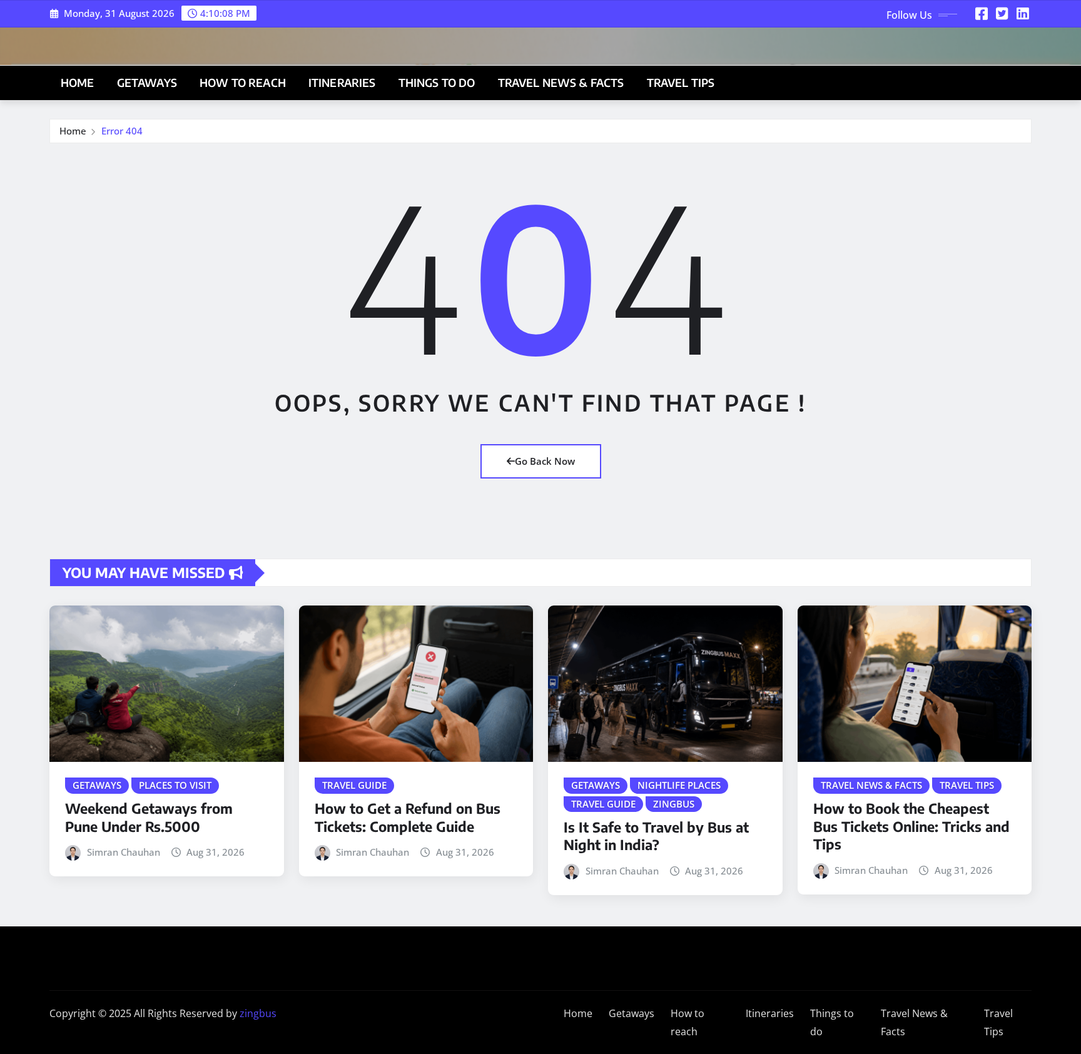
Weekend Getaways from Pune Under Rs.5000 (149, 817)
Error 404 (122, 130)
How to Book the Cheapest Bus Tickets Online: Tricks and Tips (911, 826)
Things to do (436, 82)
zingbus (258, 1013)
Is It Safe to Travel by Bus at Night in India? (656, 836)
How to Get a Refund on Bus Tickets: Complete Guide (407, 817)
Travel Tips (681, 82)
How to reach (243, 82)
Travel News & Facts (561, 82)
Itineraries (342, 82)
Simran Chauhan (123, 852)
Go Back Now (545, 461)
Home (77, 82)
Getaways (147, 82)
